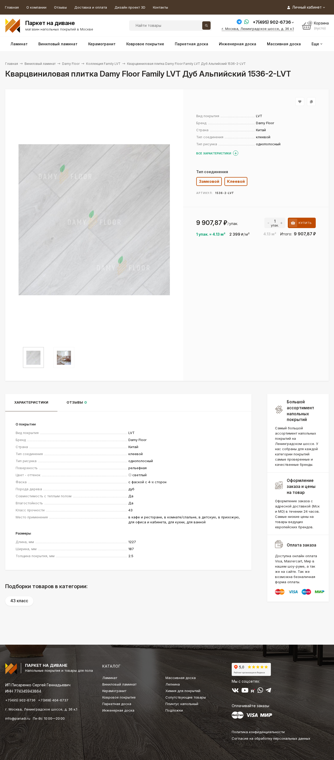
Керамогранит (114, 691)
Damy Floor (71, 64)
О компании (36, 7)
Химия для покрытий (182, 691)
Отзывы (60, 7)
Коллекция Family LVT (103, 64)
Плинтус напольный (181, 704)
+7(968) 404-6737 (53, 700)
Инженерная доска (118, 710)
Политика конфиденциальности (258, 732)
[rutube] (253, 691)
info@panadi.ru (17, 718)
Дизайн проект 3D (130, 7)
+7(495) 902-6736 (272, 22)
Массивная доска (180, 678)
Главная (12, 7)
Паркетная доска (116, 704)
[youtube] (244, 691)
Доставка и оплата (90, 7)
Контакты (160, 7)
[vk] (235, 691)
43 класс (19, 600)
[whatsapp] (260, 691)
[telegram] (268, 691)
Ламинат (109, 678)
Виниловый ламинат (40, 64)
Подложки (174, 710)
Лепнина (172, 684)
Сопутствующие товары (185, 697)
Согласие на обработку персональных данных (271, 738)
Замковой (209, 181)
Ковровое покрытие (119, 697)
